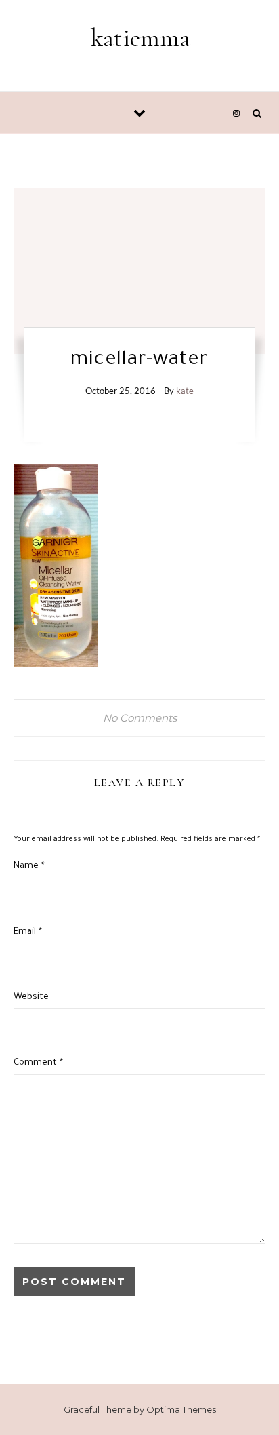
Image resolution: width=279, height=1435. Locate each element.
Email (28, 932)
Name (29, 866)
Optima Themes (181, 1409)
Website (31, 997)
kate (185, 390)
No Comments (140, 717)
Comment (38, 1063)
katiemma (140, 38)
